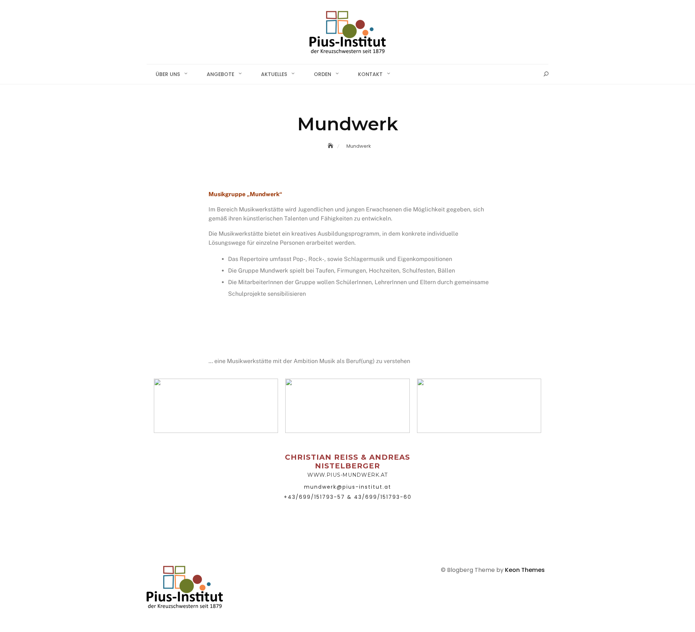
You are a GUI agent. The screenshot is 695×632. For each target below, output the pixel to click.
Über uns (168, 74)
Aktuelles (274, 74)
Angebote (220, 74)
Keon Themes (525, 570)
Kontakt (370, 74)
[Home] (331, 145)
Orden (322, 74)
